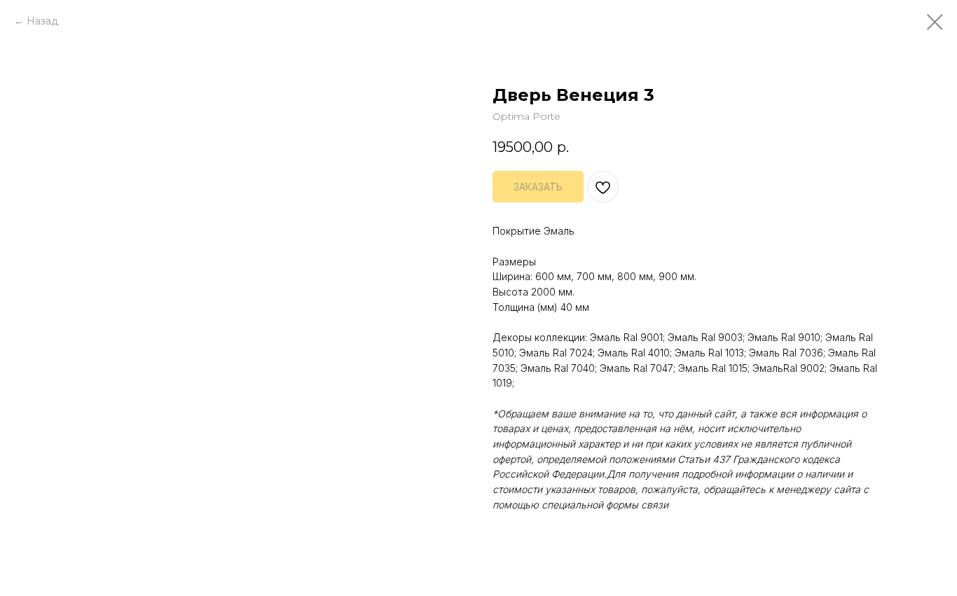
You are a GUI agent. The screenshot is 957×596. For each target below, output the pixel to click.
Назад (42, 21)
